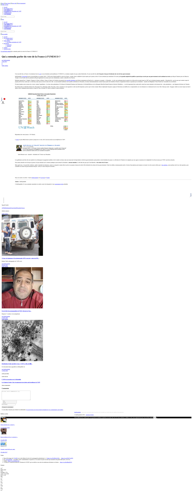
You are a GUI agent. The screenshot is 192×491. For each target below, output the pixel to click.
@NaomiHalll (8, 459)
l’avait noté (24, 76)
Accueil (2, 51)
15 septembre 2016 (5, 427)
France (12, 208)
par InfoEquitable (6, 60)
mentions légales (90, 414)
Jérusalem (18, 208)
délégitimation (7, 208)
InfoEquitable (35, 177)
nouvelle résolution (70, 80)
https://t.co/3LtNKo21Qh (53, 458)
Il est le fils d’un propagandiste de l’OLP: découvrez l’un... (16, 311)
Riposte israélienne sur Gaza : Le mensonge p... (9, 437)
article (17, 139)
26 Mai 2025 (5, 265)
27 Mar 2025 (5, 317)
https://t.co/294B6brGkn (13, 461)
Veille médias (7, 51)
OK (154, 417)
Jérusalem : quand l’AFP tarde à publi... (8, 449)
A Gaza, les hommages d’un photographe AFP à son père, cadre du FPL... (20, 258)
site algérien (164, 165)
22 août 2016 (4, 440)
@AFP (15, 458)
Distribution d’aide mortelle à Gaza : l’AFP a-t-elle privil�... (17, 363)
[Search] (1, 18)
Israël (15, 208)
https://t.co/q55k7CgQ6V (67, 458)
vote (40, 74)
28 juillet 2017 (4, 452)
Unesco (23, 208)
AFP (3, 208)
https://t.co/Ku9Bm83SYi (66, 462)
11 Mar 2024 (5, 370)
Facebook (42, 177)
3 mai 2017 (4, 61)
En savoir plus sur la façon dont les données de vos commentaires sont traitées (44, 409)
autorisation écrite (59, 184)
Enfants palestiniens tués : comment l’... (8, 424)
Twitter (48, 177)
